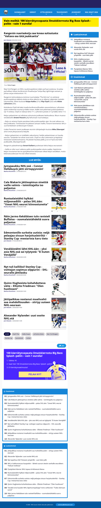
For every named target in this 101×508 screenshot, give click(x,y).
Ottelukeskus (46, 12)
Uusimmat (10, 391)
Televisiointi (62, 12)
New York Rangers (52, 334)
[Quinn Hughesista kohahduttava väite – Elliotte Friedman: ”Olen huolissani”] (59, 289)
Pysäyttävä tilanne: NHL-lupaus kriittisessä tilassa (26, 469)
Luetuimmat (11, 446)
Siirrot (33, 12)
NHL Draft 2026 (91, 12)
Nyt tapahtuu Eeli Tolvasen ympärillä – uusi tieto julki (27, 460)
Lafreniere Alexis (38, 334)
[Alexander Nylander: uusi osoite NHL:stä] (59, 321)
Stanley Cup (8, 338)
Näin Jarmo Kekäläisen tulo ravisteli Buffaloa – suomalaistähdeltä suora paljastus (27, 219)
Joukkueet (76, 12)
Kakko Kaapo (26, 334)
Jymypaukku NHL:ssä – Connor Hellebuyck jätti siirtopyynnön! (23, 167)
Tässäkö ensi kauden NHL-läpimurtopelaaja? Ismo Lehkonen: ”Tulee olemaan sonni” (36, 489)
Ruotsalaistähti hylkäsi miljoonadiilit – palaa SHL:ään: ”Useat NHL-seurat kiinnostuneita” (26, 201)
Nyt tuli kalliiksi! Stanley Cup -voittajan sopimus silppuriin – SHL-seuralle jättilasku (26, 269)
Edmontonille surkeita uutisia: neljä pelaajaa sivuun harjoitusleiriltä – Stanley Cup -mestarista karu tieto (27, 235)
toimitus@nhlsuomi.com (65, 505)
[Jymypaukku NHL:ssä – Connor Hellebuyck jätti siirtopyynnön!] (59, 172)
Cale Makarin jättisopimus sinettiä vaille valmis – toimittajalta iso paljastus (26, 185)
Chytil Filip (16, 334)
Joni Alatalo (7, 40)
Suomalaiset (19, 12)
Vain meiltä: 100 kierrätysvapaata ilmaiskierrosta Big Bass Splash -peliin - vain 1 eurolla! (47, 22)
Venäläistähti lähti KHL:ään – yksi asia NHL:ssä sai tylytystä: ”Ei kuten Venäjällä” (27, 251)
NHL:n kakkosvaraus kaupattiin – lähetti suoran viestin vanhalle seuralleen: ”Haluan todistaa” (35, 464)
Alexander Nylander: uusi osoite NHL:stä (24, 317)
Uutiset (28, 338)
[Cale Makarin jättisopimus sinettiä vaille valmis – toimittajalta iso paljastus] (59, 188)
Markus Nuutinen (9, 171)
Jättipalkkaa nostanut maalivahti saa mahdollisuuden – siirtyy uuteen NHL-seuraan (27, 302)
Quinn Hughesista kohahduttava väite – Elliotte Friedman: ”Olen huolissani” (25, 286)
